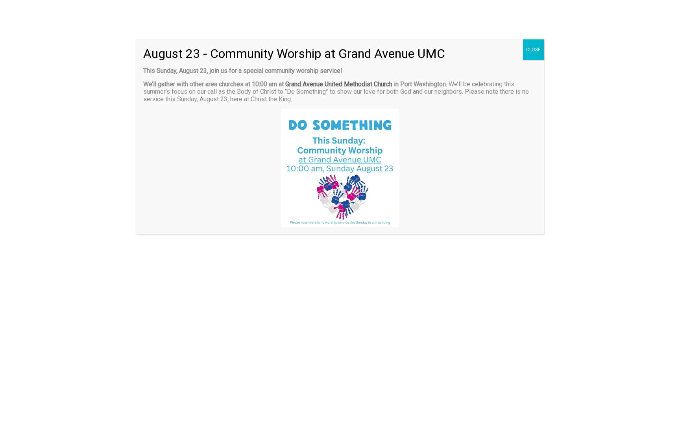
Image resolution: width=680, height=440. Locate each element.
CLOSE (533, 49)
